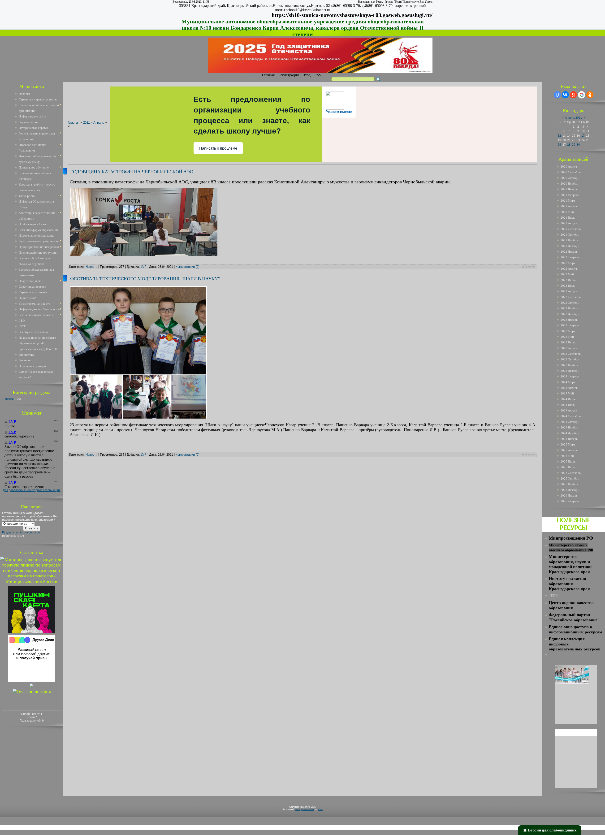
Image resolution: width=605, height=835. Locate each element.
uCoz (320, 809)
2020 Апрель (569, 166)
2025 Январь (569, 439)
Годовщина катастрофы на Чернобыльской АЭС (131, 171)
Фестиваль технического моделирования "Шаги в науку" (145, 278)
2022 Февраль (570, 257)
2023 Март (568, 331)
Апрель (98, 122)
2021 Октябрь (570, 234)
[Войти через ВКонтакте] (565, 94)
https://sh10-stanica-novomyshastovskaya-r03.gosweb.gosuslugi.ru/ (352, 15)
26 (559, 144)
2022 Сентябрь (571, 297)
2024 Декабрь (570, 433)
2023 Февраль (570, 325)
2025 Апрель (569, 450)
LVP (144, 266)
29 (573, 144)
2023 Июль (568, 342)
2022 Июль (568, 285)
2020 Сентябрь (571, 172)
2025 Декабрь (570, 490)
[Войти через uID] (557, 94)
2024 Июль (568, 405)
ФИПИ (553, 595)
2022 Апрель (569, 268)
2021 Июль (568, 217)
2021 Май (567, 212)
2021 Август (569, 223)
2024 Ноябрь (569, 427)
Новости (8, 399)
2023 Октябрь (570, 359)
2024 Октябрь (570, 422)
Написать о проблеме (218, 148)
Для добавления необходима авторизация (31, 490)
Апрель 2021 (573, 117)
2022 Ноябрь (569, 308)
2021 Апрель (569, 206)
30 (578, 144)
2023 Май (567, 336)
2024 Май (567, 393)
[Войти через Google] (581, 95)
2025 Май (567, 456)
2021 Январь (569, 189)
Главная (268, 75)
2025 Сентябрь (571, 473)
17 (583, 135)
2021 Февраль (570, 195)
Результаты (10, 532)
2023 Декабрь (570, 370)
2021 (86, 122)
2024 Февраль (570, 376)
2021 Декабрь (570, 246)
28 (568, 144)
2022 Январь (569, 251)
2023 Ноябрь (569, 365)
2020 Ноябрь (569, 183)
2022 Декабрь (570, 314)
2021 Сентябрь (571, 229)
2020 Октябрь (570, 178)
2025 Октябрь (570, 478)
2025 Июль (568, 467)
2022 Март (568, 263)
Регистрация (288, 75)
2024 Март (568, 382)
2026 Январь (569, 495)
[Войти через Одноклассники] (589, 94)
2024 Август (569, 410)
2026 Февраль (570, 501)
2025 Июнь (568, 461)
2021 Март (568, 200)
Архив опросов (30, 532)
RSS (317, 75)
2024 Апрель (569, 387)
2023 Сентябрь (571, 353)
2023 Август (569, 348)
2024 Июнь (568, 399)
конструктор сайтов (304, 809)
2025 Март (568, 444)
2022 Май (567, 274)
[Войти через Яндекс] (573, 94)
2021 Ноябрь (569, 240)
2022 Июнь (568, 280)
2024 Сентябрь (571, 416)
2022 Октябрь (570, 302)
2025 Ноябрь (569, 484)
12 (559, 135)
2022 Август (569, 291)
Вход (306, 75)
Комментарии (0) (187, 266)
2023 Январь (569, 319)
